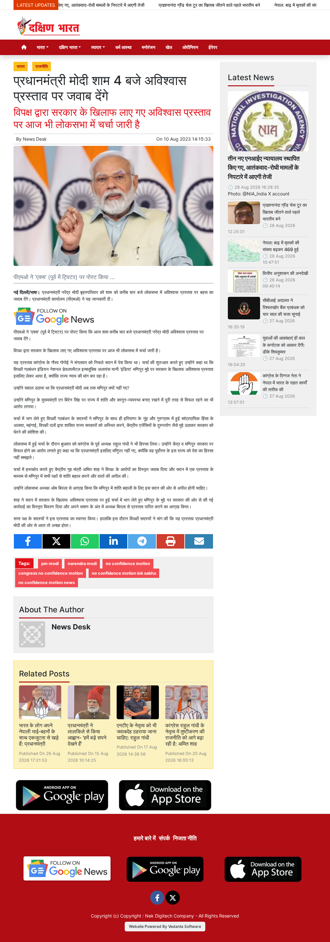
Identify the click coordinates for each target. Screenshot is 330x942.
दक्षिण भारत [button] (68, 47)
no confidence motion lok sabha (124, 573)
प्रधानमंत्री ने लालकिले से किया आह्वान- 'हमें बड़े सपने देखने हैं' (87, 734)
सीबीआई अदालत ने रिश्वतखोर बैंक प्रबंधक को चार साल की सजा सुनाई (284, 307)
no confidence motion (128, 563)
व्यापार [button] (96, 47)
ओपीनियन (190, 47)
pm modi (50, 563)
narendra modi (82, 563)
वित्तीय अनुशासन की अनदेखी (285, 273)
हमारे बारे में (145, 838)
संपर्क (164, 838)
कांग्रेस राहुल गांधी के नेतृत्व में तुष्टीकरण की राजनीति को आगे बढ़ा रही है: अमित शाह (185, 734)
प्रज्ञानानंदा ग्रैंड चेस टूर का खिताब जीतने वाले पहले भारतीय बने (190, 5)
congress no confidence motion (50, 573)
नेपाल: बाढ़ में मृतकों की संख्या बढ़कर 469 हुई (281, 246)
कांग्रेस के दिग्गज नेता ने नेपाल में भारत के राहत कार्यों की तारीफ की (285, 382)
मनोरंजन (148, 47)
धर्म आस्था (123, 47)
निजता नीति (185, 838)
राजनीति (41, 66)
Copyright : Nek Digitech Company (157, 915)
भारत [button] (41, 47)
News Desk (35, 139)
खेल (169, 47)
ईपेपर (213, 47)
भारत (20, 66)
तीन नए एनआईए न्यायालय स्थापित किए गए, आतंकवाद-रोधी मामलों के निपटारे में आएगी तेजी (264, 168)
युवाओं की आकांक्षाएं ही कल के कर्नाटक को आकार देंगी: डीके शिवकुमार (284, 344)
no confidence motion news (46, 582)
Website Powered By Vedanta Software (165, 926)
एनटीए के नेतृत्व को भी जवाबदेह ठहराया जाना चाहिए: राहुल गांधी (137, 731)
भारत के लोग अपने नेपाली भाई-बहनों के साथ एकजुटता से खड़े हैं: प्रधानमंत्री (39, 734)
